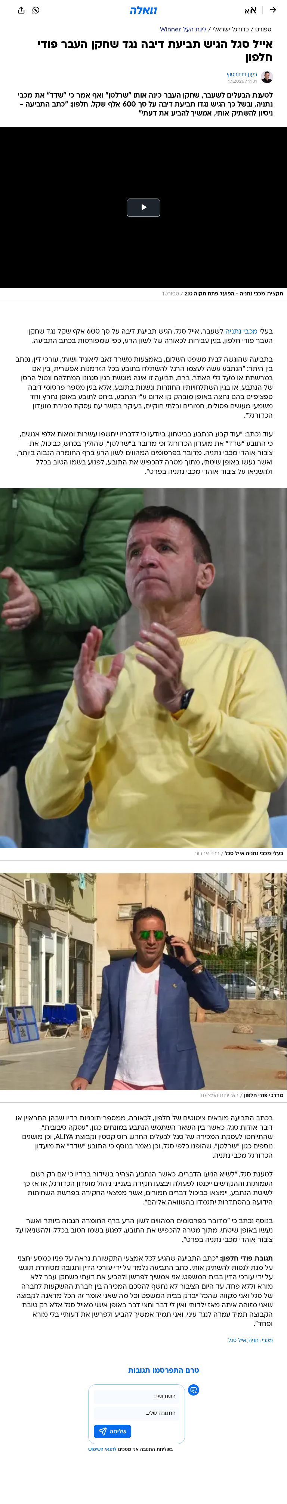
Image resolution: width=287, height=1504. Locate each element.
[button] (250, 10)
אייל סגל (237, 1340)
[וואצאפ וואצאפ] (36, 10)
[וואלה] (143, 10)
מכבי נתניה (241, 331)
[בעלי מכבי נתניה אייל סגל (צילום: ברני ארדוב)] (143, 674)
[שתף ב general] (21, 10)
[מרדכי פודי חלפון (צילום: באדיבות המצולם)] (143, 987)
